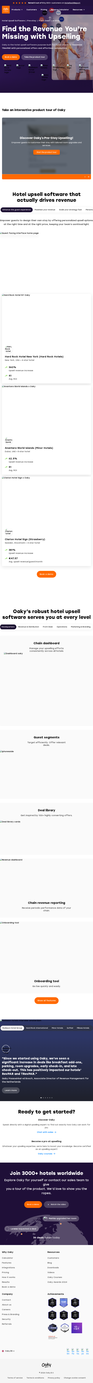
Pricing (5, 1272)
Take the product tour (34, 57)
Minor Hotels (57, 1028)
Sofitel (70, 1028)
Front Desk (44, 21)
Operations (62, 627)
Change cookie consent (75, 1378)
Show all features (46, 1000)
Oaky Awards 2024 (57, 1282)
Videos (50, 1272)
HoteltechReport (72, 3)
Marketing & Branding (80, 627)
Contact (6, 1300)
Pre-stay (31, 21)
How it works (8, 1277)
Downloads (53, 1267)
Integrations (8, 1267)
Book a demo (11, 57)
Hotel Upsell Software (13, 21)
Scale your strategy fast (70, 210)
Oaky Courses (54, 1277)
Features (6, 1263)
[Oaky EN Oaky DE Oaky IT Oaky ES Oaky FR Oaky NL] (9, 1351)
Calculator (7, 1258)
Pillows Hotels (83, 1028)
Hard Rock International (37, 1028)
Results (5, 1282)
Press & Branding (10, 1314)
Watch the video (58, 1204)
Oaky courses (45, 1154)
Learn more (11, 1090)
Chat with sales (45, 1132)
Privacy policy (54, 1378)
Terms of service (15, 1378)
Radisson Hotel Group (12, 1028)
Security (6, 1319)
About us (6, 1305)
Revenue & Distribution (28, 627)
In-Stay (56, 21)
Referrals (7, 1324)
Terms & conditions (35, 1378)
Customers (53, 1258)
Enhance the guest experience (17, 210)
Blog (49, 1263)
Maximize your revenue (45, 210)
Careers (6, 1309)
